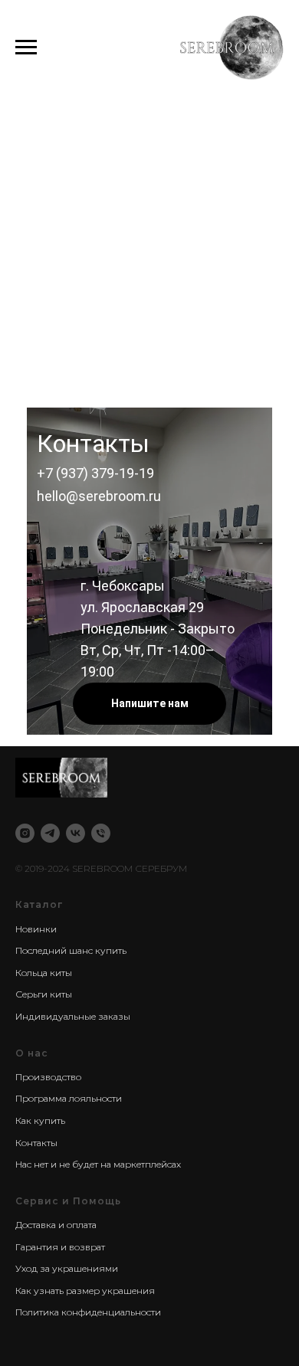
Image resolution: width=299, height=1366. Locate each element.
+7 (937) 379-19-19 (95, 473)
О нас (31, 1053)
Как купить (40, 1120)
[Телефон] (100, 833)
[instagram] (24, 833)
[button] (149, 704)
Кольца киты (43, 972)
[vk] (75, 833)
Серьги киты (43, 994)
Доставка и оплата (56, 1224)
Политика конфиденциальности (88, 1312)
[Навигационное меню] (26, 47)
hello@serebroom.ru (99, 496)
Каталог (39, 904)
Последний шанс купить (71, 950)
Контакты (36, 1142)
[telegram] (50, 833)
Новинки (36, 929)
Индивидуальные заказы (72, 1016)
